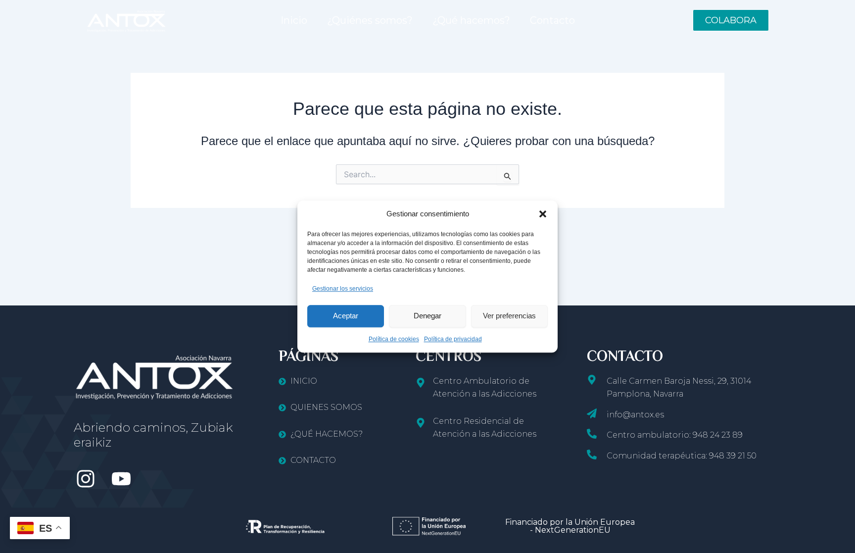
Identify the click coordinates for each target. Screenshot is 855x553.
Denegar (427, 315)
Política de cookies (394, 339)
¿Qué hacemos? (471, 20)
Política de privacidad (453, 339)
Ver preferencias (509, 315)
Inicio (294, 20)
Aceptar (345, 315)
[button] (543, 214)
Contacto (552, 20)
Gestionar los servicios (342, 288)
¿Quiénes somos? (370, 20)
